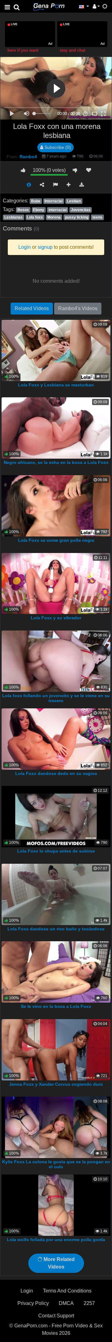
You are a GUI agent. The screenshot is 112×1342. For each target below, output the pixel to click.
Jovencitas (81, 210)
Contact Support (56, 1315)
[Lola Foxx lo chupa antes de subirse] (56, 816)
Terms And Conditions (67, 1290)
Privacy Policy (33, 1303)
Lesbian (74, 201)
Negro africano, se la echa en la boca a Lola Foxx (56, 462)
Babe (35, 201)
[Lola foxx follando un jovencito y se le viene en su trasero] (56, 661)
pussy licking (76, 217)
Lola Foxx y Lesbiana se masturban (56, 384)
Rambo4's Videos (77, 308)
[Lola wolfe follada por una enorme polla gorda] (55, 1204)
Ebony (38, 210)
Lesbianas (13, 217)
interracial (58, 210)
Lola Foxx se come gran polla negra (56, 540)
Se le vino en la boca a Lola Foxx (56, 1006)
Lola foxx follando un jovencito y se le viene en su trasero (56, 698)
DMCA (66, 1303)
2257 (89, 1303)
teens (97, 217)
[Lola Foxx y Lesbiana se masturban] (56, 350)
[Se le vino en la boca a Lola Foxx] (56, 971)
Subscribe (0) (57, 147)
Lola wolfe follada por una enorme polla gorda (56, 1239)
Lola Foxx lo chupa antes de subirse (56, 850)
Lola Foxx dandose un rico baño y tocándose (56, 928)
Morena (54, 217)
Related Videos (32, 308)
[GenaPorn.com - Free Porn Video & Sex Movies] (48, 6)
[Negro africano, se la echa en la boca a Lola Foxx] (56, 427)
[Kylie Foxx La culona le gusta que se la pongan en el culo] (56, 1127)
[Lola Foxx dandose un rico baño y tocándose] (56, 893)
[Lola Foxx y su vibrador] (56, 583)
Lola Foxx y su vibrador (56, 617)
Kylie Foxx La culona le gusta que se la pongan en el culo (56, 1164)
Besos (23, 210)
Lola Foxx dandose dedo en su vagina (56, 773)
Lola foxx (35, 217)
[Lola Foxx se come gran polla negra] (56, 505)
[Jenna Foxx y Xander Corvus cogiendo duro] (56, 1049)
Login (27, 1290)
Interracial (53, 201)
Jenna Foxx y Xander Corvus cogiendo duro (56, 1084)
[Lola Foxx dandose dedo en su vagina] (56, 738)
